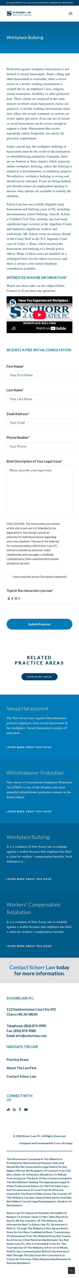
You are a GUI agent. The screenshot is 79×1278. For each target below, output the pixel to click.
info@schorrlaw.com (31, 1036)
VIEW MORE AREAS (39, 677)
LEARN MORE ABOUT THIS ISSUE (29, 747)
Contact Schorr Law (32, 967)
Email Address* (18, 414)
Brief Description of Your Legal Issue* (34, 461)
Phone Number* (18, 437)
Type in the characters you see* (30, 591)
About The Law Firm (21, 1068)
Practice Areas (18, 1060)
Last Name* (15, 390)
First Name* (15, 366)
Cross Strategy (63, 1143)
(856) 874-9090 (67, 3)
